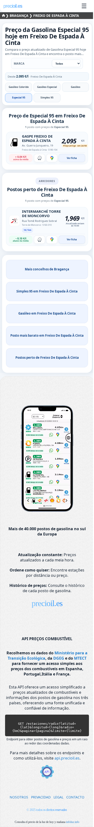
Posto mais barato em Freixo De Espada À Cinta (47, 335)
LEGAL (58, 797)
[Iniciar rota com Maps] (51, 158)
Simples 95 (47, 97)
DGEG (58, 658)
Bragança (19, 15)
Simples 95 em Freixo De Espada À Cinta (47, 291)
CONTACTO (75, 797)
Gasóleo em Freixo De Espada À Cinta (47, 313)
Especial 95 (18, 97)
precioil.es (47, 603)
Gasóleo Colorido (19, 87)
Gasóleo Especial (47, 87)
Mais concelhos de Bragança (47, 269)
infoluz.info (72, 822)
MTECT (80, 658)
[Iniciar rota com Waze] (39, 158)
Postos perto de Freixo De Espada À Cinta (47, 357)
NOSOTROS (19, 797)
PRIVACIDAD (41, 797)
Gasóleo (75, 87)
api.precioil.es (67, 758)
